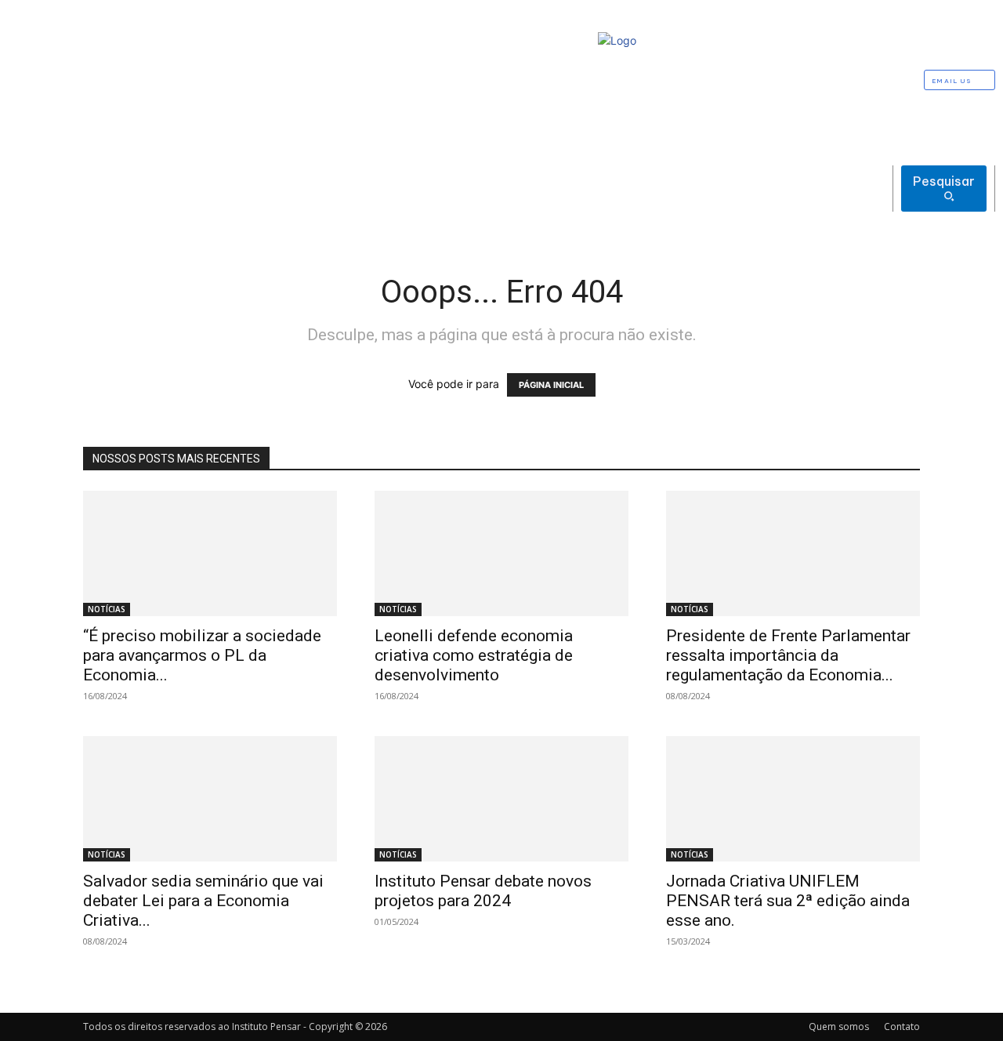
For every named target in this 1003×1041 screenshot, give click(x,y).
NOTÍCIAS (106, 609)
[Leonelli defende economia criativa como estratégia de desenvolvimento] (501, 553)
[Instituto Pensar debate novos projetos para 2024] (501, 798)
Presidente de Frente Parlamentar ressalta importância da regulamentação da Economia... (788, 655)
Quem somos (839, 1026)
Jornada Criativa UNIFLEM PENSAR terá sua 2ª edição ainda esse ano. (788, 901)
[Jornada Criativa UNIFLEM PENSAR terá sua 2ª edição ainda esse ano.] (793, 798)
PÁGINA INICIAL (551, 384)
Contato (902, 1026)
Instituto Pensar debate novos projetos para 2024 (483, 891)
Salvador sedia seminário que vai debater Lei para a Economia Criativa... (203, 901)
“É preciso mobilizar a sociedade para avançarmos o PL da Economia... (202, 655)
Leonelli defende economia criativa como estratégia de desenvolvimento (474, 655)
